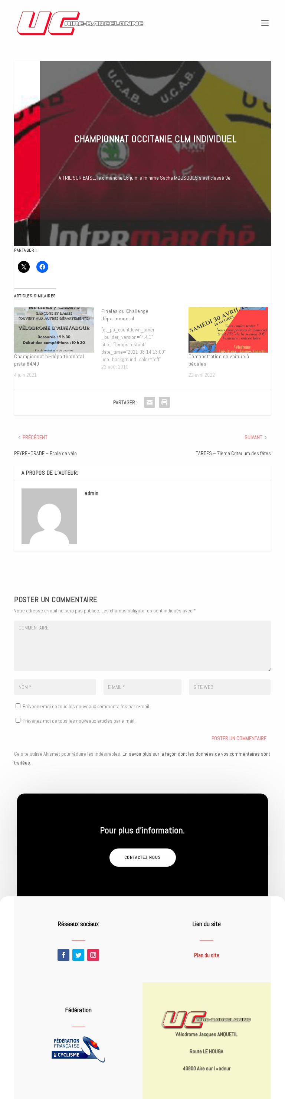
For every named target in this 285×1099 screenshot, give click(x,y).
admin (92, 493)
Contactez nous (142, 857)
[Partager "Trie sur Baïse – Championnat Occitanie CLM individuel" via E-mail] (149, 402)
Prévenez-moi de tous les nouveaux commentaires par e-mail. (86, 706)
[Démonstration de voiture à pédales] (228, 330)
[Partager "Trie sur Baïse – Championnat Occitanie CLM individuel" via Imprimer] (164, 402)
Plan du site (206, 955)
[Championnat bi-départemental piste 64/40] (54, 330)
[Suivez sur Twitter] (78, 955)
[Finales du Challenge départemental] (145, 338)
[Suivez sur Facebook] (63, 955)
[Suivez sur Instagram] (93, 955)
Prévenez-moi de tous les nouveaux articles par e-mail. (79, 720)
